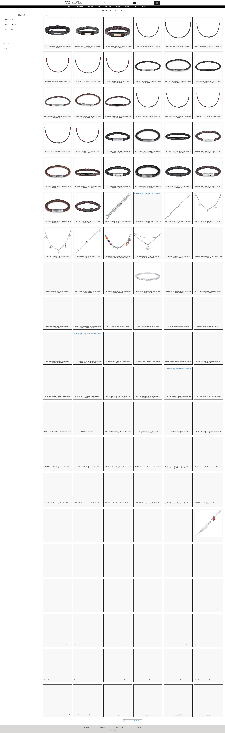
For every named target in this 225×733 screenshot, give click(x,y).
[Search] (134, 3)
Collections (69, 6)
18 (136, 720)
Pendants (90, 6)
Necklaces (108, 6)
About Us (102, 727)
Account (143, 6)
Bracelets (80, 6)
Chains (118, 6)
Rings (99, 6)
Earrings (127, 6)
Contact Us (138, 727)
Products (87, 727)
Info (135, 6)
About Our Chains (119, 727)
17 (134, 720)
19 (138, 720)
